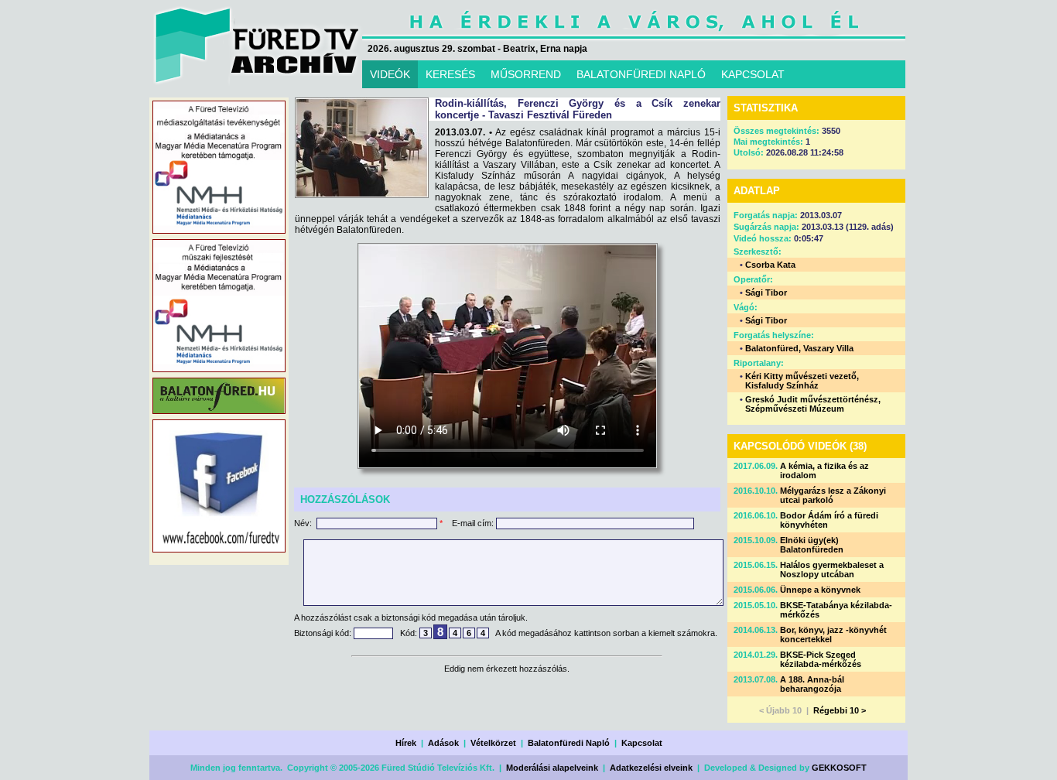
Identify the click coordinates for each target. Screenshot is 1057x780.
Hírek (405, 743)
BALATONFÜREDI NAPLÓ (641, 74)
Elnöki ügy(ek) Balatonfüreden (811, 544)
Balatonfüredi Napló (569, 743)
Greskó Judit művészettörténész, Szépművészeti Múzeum (813, 404)
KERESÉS (450, 74)
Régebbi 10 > (839, 710)
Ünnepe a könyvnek (820, 589)
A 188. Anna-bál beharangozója (812, 684)
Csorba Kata (770, 264)
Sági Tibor (766, 292)
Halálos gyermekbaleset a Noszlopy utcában (832, 569)
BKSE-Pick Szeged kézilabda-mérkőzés (820, 659)
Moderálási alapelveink (552, 767)
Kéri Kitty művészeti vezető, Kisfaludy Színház (802, 380)
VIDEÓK (390, 74)
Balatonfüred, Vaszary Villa (799, 348)
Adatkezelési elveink (651, 767)
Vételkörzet (493, 743)
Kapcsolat (641, 743)
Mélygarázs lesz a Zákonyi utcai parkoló (833, 495)
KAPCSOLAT (753, 74)
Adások (443, 743)
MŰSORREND (526, 74)
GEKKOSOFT (839, 767)
